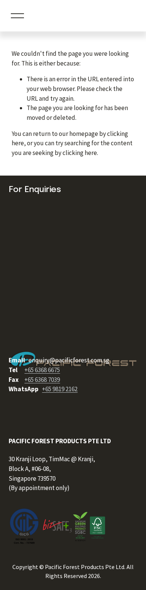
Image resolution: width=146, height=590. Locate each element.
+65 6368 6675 (42, 370)
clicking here (80, 153)
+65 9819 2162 (59, 389)
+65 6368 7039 (42, 379)
